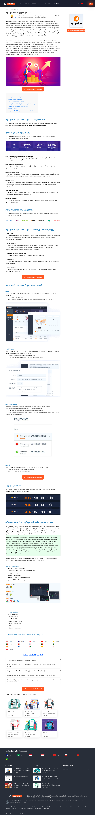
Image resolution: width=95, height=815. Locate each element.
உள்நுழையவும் (49, 806)
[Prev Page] (7, 741)
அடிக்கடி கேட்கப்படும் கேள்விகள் (25, 808)
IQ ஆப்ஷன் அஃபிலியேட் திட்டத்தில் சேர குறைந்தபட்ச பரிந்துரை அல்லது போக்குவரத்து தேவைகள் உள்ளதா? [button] (31, 665)
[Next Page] (10, 741)
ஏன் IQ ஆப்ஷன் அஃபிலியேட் (15, 99)
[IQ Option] (76, 26)
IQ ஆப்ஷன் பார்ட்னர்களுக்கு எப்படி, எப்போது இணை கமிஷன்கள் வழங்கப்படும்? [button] (26, 671)
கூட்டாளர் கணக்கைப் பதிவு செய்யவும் (76, 30)
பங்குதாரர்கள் (72, 806)
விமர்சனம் (21, 806)
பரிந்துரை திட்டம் (47, 808)
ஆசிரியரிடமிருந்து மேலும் (29, 694)
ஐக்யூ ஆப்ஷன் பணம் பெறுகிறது (16, 101)
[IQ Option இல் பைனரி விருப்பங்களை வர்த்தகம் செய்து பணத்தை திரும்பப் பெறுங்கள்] (8, 785)
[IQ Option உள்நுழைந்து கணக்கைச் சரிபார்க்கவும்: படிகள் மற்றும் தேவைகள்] (37, 785)
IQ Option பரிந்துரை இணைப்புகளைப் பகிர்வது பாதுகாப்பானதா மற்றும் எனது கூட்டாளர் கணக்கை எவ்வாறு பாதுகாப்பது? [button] (31, 680)
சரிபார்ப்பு (42, 806)
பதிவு (21, 3)
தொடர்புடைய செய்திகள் (13, 694)
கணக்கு (65, 806)
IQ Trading (9, 806)
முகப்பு (7, 9)
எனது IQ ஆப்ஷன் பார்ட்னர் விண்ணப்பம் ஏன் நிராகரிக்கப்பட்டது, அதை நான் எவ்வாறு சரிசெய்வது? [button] (31, 675)
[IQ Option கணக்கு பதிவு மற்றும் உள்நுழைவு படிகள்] (32, 725)
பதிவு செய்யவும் (57, 806)
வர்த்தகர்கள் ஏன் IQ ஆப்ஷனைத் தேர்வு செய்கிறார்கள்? (22, 111)
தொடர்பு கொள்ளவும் (81, 806)
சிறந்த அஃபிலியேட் (13, 108)
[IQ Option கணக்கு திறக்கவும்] (8, 778)
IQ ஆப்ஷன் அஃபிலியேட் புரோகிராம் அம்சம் (19, 106)
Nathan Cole (15, 16)
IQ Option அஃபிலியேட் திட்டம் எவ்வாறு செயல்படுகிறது (22, 104)
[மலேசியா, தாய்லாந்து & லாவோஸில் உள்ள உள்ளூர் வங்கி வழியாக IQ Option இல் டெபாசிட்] (49, 704)
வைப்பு (39, 3)
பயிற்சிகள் (56, 3)
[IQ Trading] (15, 796)
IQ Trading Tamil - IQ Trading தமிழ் (14, 813)
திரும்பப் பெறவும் (48, 3)
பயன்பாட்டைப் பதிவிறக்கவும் (32, 806)
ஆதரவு (15, 806)
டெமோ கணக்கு (38, 808)
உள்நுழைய (27, 3)
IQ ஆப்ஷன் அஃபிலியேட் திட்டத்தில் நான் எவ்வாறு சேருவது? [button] (22, 660)
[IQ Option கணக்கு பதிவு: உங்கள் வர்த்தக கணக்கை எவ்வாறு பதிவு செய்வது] (14, 725)
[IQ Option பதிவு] (14, 704)
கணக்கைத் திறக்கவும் (11, 808)
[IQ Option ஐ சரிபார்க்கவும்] (49, 725)
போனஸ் (34, 3)
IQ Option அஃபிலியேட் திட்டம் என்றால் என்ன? (20, 97)
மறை (25, 94)
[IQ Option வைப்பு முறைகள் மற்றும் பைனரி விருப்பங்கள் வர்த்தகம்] (37, 770)
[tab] (33, 660)
